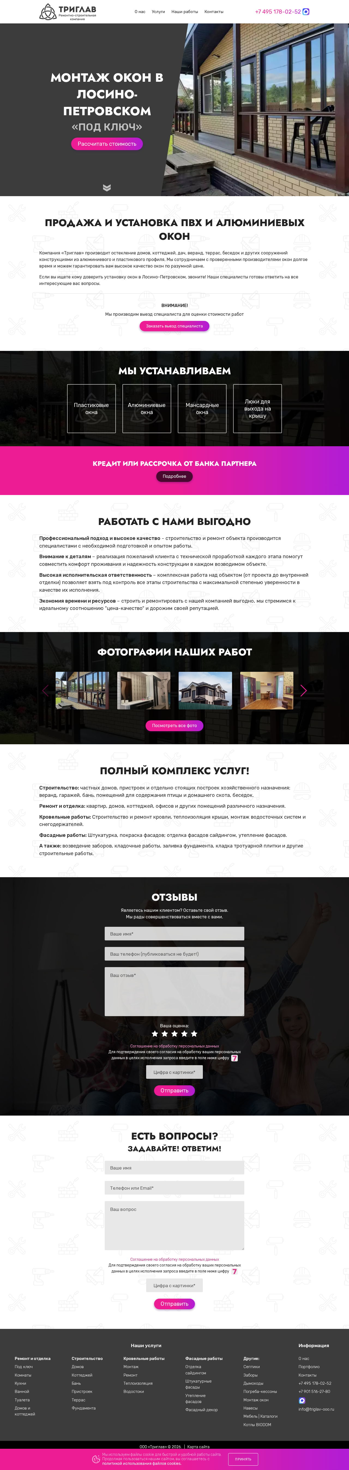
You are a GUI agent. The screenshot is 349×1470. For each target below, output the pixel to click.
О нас (140, 11)
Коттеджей (82, 1375)
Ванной (22, 1391)
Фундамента (84, 1408)
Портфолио (309, 1366)
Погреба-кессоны (260, 1391)
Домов (78, 1366)
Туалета (22, 1400)
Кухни (20, 1383)
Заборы (250, 1375)
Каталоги (269, 1416)
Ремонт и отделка (33, 1358)
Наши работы (185, 11)
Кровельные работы (144, 1358)
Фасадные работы (203, 1358)
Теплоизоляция (138, 1383)
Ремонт (130, 1375)
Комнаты (23, 1375)
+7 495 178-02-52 (278, 11)
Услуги (158, 11)
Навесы (250, 1408)
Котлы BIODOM (257, 1424)
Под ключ (24, 1366)
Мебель (250, 1416)
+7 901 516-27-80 (314, 1391)
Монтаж (131, 1366)
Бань (76, 1383)
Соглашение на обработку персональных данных (174, 1046)
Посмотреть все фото (174, 725)
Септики (251, 1366)
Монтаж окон (256, 1400)
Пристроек (82, 1391)
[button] (303, 691)
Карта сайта (198, 1447)
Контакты (213, 11)
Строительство (87, 1358)
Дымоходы (253, 1383)
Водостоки (134, 1391)
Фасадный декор (201, 1409)
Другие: (251, 1358)
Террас (78, 1400)
